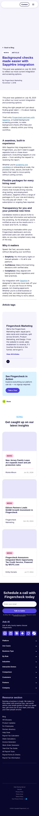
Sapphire (24, 281)
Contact (24, 4)
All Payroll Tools (8, 751)
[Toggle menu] (33, 4)
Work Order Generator (10, 745)
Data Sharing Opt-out (19, 787)
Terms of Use (19, 794)
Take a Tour (12, 390)
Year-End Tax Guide (9, 748)
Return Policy (19, 796)
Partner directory (8, 729)
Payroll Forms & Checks (11, 755)
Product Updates (8, 723)
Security (19, 789)
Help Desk (6, 732)
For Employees (8, 726)
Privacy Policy (19, 792)
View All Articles (12, 354)
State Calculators (9, 739)
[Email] (8, 361)
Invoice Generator (9, 742)
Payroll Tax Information (11, 758)
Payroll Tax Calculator (10, 736)
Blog (4, 717)
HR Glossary (7, 720)
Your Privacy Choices (17, 799)
